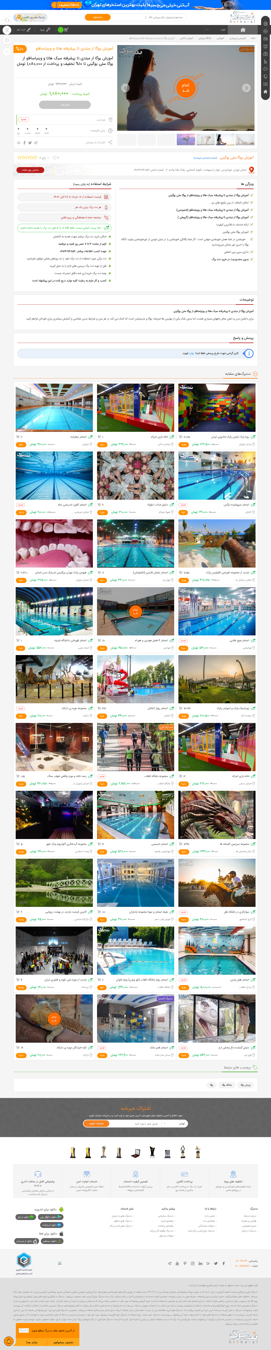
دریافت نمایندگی (206, 1226)
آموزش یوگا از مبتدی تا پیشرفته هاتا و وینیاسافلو (74, 49)
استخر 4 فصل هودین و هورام (151, 641)
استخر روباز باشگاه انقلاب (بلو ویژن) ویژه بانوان (142, 980)
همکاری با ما (209, 1221)
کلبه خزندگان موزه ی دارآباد (71, 1048)
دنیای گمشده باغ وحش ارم (234, 1048)
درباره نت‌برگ (249, 1216)
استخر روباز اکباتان (158, 708)
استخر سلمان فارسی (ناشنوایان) (150, 573)
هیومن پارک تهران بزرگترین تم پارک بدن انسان (60, 573)
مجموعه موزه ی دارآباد (74, 708)
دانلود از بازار (23, 1217)
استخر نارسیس (159, 844)
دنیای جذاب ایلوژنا (158, 505)
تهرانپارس (100, 120)
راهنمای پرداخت (165, 1226)
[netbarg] (243, 1336)
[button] (125, 88)
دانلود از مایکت (49, 1225)
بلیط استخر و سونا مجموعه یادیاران (148, 912)
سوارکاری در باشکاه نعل (236, 912)
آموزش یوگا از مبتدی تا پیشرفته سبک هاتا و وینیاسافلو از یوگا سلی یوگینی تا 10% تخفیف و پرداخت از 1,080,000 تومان (65, 61)
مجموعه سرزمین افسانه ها (234, 844)
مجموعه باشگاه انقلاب (156, 776)
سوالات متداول (166, 1236)
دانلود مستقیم (50, 1241)
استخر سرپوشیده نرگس (236, 505)
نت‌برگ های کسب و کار (121, 1226)
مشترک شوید (96, 1123)
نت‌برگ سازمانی (165, 1216)
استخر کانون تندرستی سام (72, 505)
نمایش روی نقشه (30, 170)
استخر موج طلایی (239, 641)
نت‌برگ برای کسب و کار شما (201, 1231)
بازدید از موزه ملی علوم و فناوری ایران (65, 980)
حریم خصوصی (249, 1226)
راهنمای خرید (167, 1221)
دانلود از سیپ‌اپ (24, 1241)
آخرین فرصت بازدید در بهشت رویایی (65, 912)
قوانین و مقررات (248, 1221)
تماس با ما (210, 1216)
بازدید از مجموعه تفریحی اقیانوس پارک (227, 573)
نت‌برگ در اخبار (249, 1231)
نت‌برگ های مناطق (123, 1221)
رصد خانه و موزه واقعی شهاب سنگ (66, 776)
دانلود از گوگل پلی (48, 1217)
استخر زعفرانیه (78, 437)
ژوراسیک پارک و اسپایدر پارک (233, 708)
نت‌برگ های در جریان (122, 1216)
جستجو (98, 17)
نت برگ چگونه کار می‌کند (161, 1231)
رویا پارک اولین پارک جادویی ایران (230, 437)
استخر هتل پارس (239, 980)
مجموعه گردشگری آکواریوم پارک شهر (66, 844)
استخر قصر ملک (159, 1048)
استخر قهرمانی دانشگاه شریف (70, 641)
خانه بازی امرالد (159, 437)
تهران (223, 30)
